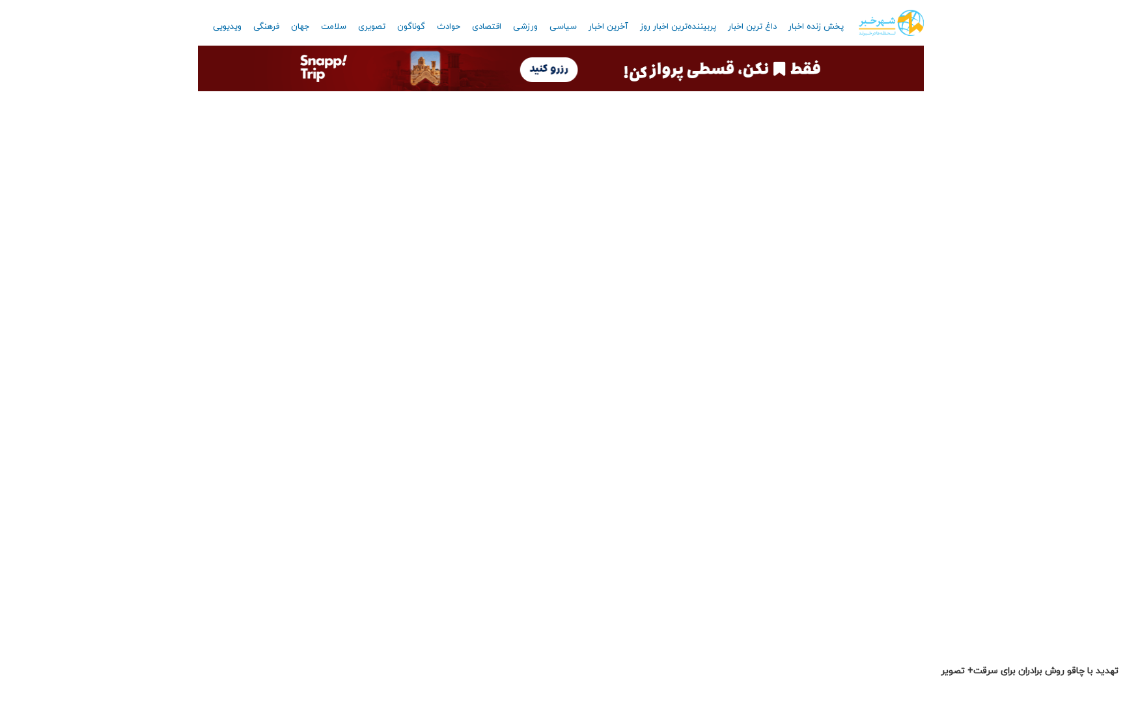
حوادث (448, 27)
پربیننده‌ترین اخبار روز (678, 27)
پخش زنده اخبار (816, 27)
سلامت (333, 27)
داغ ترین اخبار (752, 27)
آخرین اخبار (608, 27)
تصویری (371, 27)
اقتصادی (486, 27)
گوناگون (411, 27)
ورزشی (525, 27)
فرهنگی (266, 27)
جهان (300, 27)
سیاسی (563, 27)
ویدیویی (227, 27)
